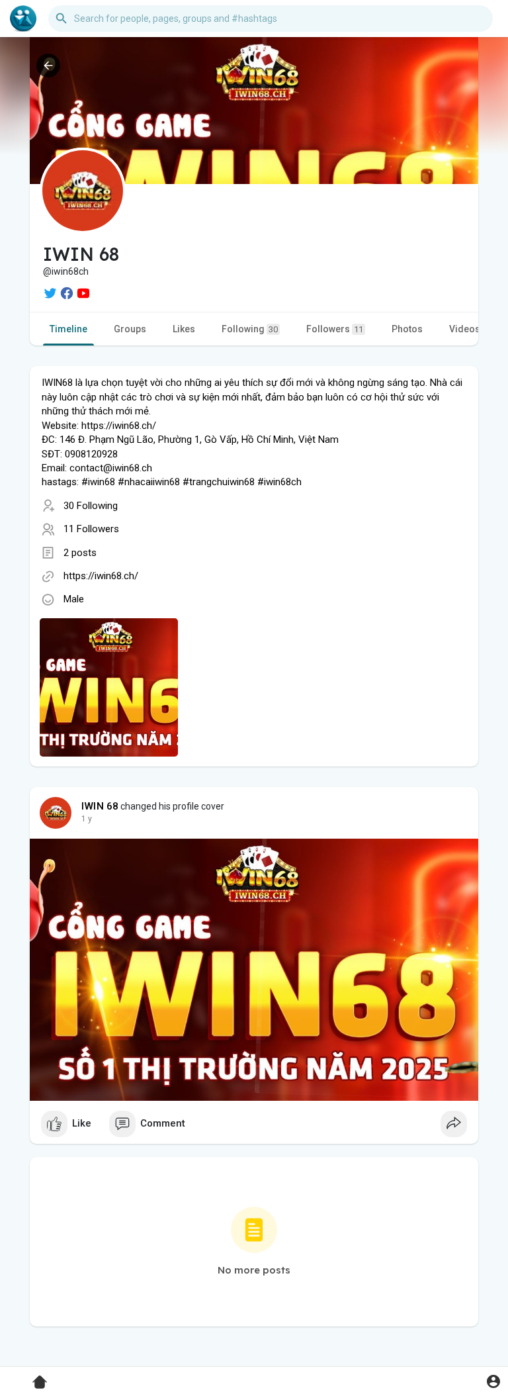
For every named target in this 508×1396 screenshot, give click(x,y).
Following (250, 329)
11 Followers (91, 529)
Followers (334, 329)
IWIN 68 (99, 806)
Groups (130, 329)
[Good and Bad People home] (23, 18)
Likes (184, 329)
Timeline (68, 329)
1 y (86, 818)
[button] (493, 1381)
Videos (464, 329)
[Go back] (48, 65)
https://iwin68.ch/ (101, 576)
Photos (407, 329)
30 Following (91, 506)
